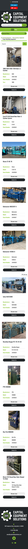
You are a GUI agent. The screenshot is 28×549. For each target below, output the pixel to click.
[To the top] (14, 538)
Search (24, 25)
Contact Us (14, 90)
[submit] (25, 43)
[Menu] (12, 29)
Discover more (14, 86)
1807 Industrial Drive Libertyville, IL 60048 (14, 526)
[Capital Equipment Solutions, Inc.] (14, 515)
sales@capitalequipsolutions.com (14, 534)
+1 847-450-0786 (15, 1)
